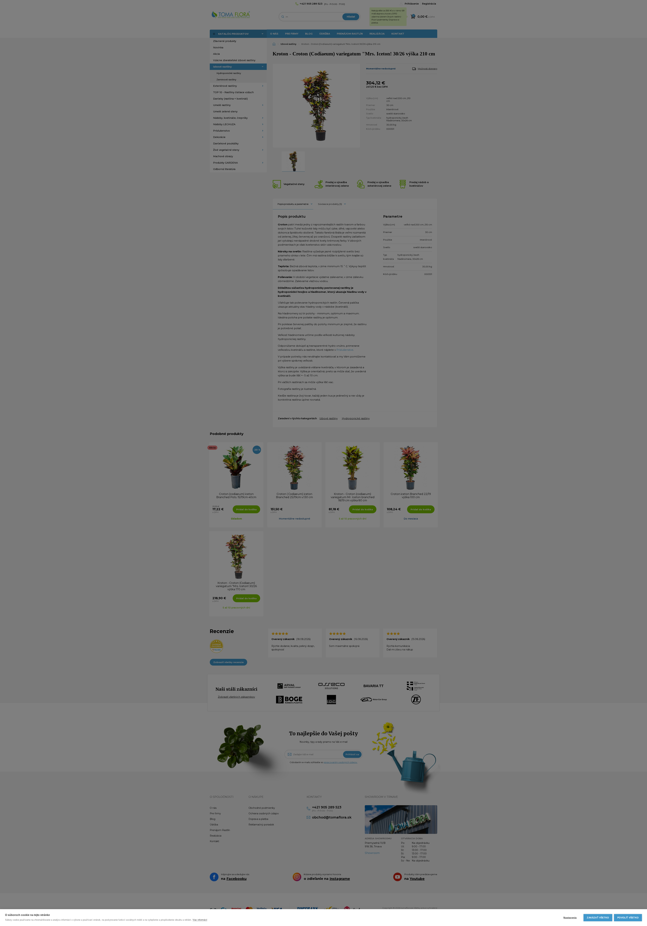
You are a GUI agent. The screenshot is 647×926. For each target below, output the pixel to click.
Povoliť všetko (628, 917)
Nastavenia (570, 917)
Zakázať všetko (598, 917)
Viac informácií (200, 920)
